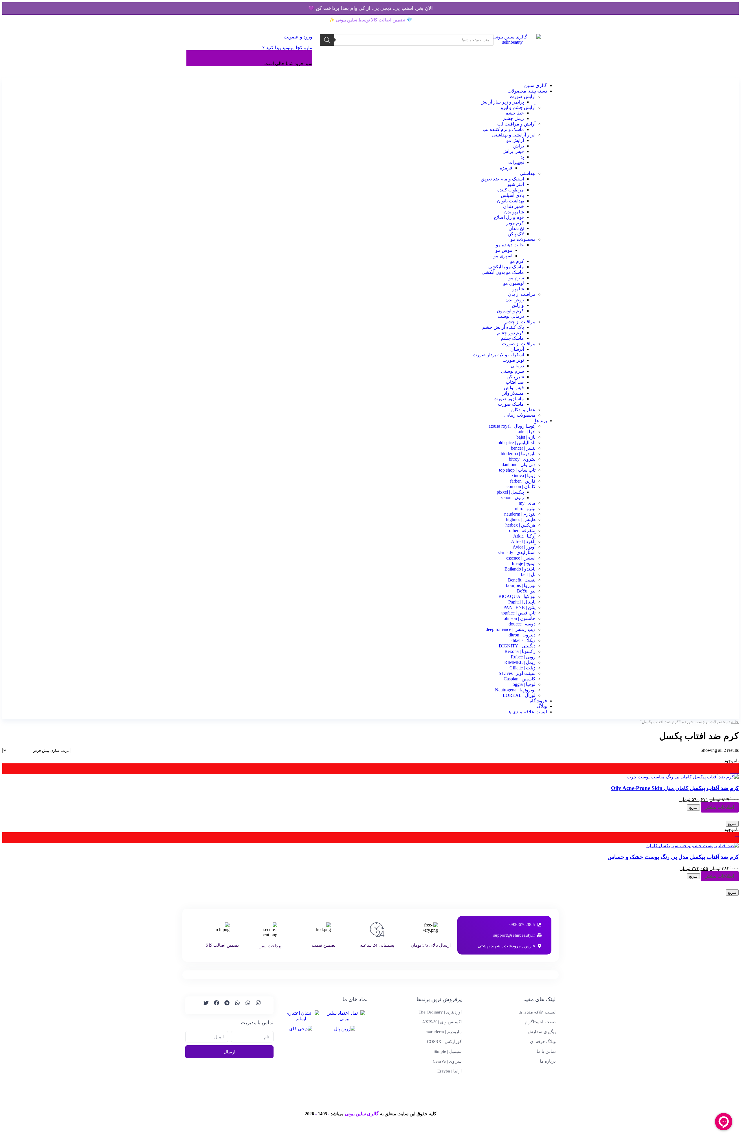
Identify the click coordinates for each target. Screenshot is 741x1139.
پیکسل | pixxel (510, 492)
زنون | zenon (512, 497)
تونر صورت (513, 360)
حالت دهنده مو (510, 244)
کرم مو (517, 261)
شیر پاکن (515, 376)
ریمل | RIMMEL (519, 662)
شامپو (518, 288)
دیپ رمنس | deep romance (510, 629)
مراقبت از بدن (521, 294)
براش (518, 145)
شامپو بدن (514, 211)
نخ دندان (516, 228)
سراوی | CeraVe (447, 1061)
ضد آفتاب (515, 382)
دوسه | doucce (522, 623)
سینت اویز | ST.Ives (517, 673)
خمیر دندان (513, 206)
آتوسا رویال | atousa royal (512, 426)
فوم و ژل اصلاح (509, 217)
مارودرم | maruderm (443, 1031)
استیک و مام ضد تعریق (502, 178)
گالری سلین (535, 85)
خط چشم (514, 112)
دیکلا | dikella (523, 640)
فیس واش (514, 387)
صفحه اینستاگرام (540, 1022)
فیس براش (513, 151)
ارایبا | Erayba (449, 1071)
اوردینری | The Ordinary (440, 1012)
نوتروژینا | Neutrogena (515, 689)
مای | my (527, 503)
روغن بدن (514, 299)
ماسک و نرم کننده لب (503, 129)
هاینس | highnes (520, 519)
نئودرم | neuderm (519, 514)
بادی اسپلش (512, 195)
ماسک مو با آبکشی (506, 266)
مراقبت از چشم (520, 321)
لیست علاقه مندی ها (527, 711)
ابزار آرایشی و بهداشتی (513, 134)
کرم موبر (515, 222)
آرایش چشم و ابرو (518, 107)
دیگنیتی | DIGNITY (517, 645)
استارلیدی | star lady (516, 552)
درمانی (517, 365)
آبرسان (517, 349)
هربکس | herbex (520, 525)
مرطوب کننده (510, 189)
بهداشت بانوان (510, 200)
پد (522, 156)
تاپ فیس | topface (518, 612)
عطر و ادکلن (523, 409)
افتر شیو (516, 184)
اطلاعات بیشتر (720, 807)
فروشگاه (538, 700)
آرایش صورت (522, 96)
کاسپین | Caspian (519, 678)
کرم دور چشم (510, 332)
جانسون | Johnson (518, 618)
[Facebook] (214, 1005)
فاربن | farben (522, 481)
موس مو (504, 250)
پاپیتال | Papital (521, 601)
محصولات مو (523, 239)
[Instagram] (255, 1005)
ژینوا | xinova (523, 475)
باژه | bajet (525, 437)
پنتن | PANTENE (519, 607)
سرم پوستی (512, 371)
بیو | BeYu (526, 590)
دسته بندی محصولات (527, 90)
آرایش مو (515, 140)
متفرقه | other (522, 530)
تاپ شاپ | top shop (517, 470)
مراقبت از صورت (518, 343)
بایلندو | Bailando (520, 568)
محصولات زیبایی (519, 415)
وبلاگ (542, 706)
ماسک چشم (512, 338)
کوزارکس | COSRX (444, 1041)
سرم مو (516, 277)
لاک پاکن (516, 233)
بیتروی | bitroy (522, 459)
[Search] (327, 40)
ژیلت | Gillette (522, 667)
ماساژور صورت (509, 398)
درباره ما (548, 1061)
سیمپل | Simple (448, 1051)
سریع (693, 807)
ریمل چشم (513, 118)
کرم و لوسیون (510, 310)
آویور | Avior (524, 546)
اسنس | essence (520, 557)
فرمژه (506, 167)
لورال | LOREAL (519, 695)
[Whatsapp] (245, 1005)
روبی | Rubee (523, 656)
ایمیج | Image (523, 563)
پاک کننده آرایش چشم (503, 327)
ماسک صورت (511, 404)
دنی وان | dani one (518, 464)
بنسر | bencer (523, 448)
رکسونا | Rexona (520, 651)
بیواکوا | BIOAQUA (516, 596)
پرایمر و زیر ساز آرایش (502, 101)
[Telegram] (224, 1005)
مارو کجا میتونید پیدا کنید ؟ (287, 47)
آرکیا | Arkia (524, 535)
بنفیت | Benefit (521, 579)
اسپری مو (503, 255)
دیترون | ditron (522, 634)
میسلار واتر (513, 393)
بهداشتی (527, 173)
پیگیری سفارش (542, 1031)
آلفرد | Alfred (523, 541)
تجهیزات (516, 162)
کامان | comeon (521, 486)
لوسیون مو (513, 283)
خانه (735, 721)
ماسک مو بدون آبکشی (503, 272)
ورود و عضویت (297, 36)
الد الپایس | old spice (516, 442)
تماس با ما (546, 1051)
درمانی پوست (511, 316)
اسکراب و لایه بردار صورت (498, 354)
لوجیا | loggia (523, 684)
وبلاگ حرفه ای (543, 1041)
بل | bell (528, 574)
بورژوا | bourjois (520, 585)
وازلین (518, 305)
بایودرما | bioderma (518, 453)
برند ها (541, 420)
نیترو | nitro (525, 508)
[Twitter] (203, 1005)
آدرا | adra (526, 431)
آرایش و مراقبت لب (516, 123)
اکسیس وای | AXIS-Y (442, 1022)
